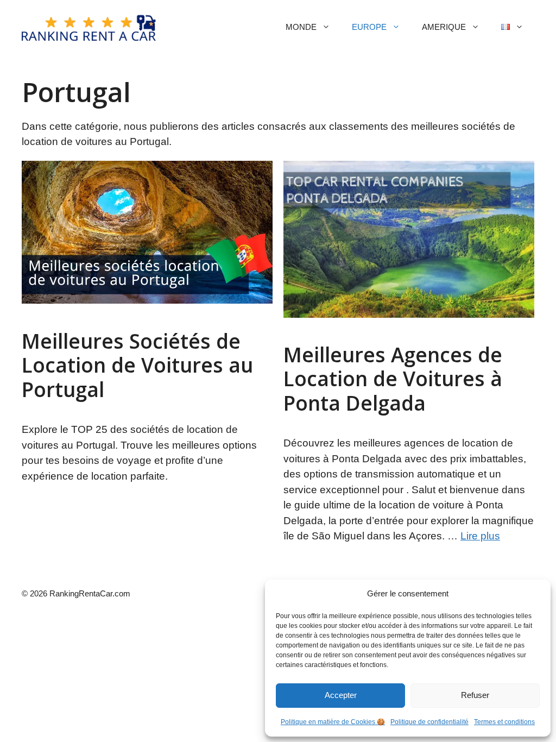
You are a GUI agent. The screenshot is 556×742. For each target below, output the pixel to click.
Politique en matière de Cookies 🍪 (333, 722)
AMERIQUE (444, 27)
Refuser (475, 695)
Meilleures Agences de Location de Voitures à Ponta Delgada (392, 379)
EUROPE (369, 27)
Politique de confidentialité (429, 722)
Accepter (341, 695)
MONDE (301, 27)
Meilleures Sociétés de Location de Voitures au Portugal (137, 365)
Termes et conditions (504, 722)
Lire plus (480, 536)
